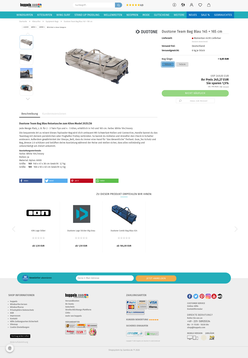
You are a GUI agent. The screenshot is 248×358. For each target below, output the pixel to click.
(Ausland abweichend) (200, 42)
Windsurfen (25, 14)
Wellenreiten (113, 14)
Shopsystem (114, 350)
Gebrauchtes (223, 14)
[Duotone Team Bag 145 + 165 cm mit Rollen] (96, 65)
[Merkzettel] (200, 5)
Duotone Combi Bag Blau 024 (124, 230)
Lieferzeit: (167, 38)
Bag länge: (195, 59)
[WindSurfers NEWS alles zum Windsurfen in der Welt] (219, 296)
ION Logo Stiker (38, 230)
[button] (191, 5)
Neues (193, 14)
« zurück (25, 27)
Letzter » (42, 27)
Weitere (179, 14)
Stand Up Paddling (86, 14)
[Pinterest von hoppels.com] (202, 296)
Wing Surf (63, 14)
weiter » (33, 27)
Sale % (205, 14)
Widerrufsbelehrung (19, 342)
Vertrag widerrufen (20, 336)
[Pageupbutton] (240, 353)
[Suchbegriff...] (118, 5)
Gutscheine (161, 14)
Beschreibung (29, 113)
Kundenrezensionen (54, 113)
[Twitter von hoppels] (195, 296)
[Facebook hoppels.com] (189, 296)
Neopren (132, 14)
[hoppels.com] (31, 5)
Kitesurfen (44, 14)
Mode (146, 14)
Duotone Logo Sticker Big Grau (81, 230)
